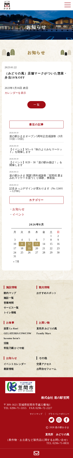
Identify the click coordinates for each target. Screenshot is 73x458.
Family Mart (43, 333)
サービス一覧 (11, 307)
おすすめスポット (46, 293)
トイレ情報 (10, 312)
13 (36, 244)
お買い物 (44, 322)
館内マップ (10, 293)
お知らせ (18, 209)
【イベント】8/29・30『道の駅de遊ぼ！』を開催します (35, 163)
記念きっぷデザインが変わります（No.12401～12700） (36, 189)
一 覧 (37, 104)
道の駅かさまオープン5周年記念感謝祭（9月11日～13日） (36, 137)
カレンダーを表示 (15, 92)
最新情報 (9, 369)
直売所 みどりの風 (46, 328)
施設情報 (11, 287)
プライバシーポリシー (58, 414)
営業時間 (9, 303)
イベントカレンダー (15, 364)
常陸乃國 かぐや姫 (14, 348)
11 (22, 244)
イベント (18, 214)
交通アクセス (43, 364)
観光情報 (44, 287)
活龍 (6, 343)
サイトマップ (36, 414)
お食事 (10, 322)
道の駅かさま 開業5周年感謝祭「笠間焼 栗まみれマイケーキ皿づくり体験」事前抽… (36, 176)
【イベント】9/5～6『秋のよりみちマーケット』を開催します (35, 150)
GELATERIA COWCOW (17, 333)
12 (29, 244)
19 (29, 248)
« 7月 (16, 261)
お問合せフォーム (46, 369)
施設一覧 (9, 298)
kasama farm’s (12, 338)
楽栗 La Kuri (11, 328)
